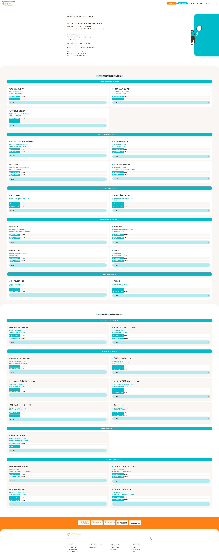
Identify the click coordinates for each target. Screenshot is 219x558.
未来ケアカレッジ (136, 546)
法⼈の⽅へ (113, 549)
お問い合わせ (135, 551)
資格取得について (72, 547)
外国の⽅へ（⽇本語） (115, 544)
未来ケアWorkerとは (73, 546)
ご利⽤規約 (135, 547)
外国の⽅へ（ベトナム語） (116, 546)
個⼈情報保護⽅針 (136, 549)
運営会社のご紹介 (136, 544)
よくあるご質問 (93, 547)
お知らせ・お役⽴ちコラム (95, 546)
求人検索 (70, 544)
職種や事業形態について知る (96, 544)
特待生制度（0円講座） (73, 549)
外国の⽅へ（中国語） (115, 547)
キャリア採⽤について (73, 551)
